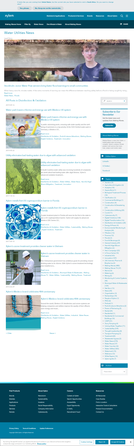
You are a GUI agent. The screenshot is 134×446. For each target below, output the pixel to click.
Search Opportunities (74, 399)
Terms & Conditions (29, 428)
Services (12, 409)
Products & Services (76, 16)
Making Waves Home (13, 24)
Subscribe (109, 125)
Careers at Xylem (73, 396)
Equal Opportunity (73, 405)
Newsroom (42, 396)
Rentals (12, 412)
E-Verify (69, 409)
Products (12, 405)
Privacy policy (41, 444)
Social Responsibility (45, 405)
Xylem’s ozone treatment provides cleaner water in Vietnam (34, 246)
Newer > (53, 333)
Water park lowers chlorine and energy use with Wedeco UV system (38, 110)
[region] (67, 442)
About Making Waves (73, 24)
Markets (12, 399)
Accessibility (71, 402)
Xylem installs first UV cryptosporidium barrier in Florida (32, 200)
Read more (8, 93)
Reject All (102, 442)
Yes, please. (24, 8)
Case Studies (100, 399)
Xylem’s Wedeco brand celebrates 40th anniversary (30, 291)
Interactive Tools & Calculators (106, 405)
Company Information (46, 409)
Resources (100, 16)
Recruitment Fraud (73, 412)
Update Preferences (46, 428)
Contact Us (100, 412)
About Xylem (112, 16)
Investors (41, 402)
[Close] (130, 442)
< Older (9, 333)
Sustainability (43, 399)
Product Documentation (104, 409)
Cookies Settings (86, 442)
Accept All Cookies (117, 442)
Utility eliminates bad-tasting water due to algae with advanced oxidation (41, 155)
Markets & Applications (56, 16)
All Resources (100, 396)
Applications (13, 402)
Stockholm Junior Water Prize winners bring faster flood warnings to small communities (46, 85)
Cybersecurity (43, 412)
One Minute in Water (54, 24)
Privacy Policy (14, 428)
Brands (90, 16)
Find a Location (101, 402)
